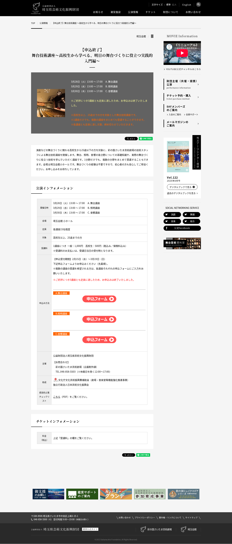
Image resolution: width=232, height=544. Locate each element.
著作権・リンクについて (170, 517)
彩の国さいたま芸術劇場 (159, 529)
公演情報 (133, 12)
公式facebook (182, 228)
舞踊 (192, 214)
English (186, 4)
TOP (33, 23)
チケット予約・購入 (179, 97)
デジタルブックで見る (180, 187)
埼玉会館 (192, 529)
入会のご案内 (175, 114)
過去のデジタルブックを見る (181, 193)
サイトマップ (191, 517)
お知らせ (98, 12)
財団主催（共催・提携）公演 (182, 84)
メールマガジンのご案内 (177, 123)
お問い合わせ (193, 12)
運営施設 (116, 12)
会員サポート (192, 114)
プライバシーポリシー (145, 517)
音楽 (173, 221)
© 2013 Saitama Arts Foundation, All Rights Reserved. (116, 539)
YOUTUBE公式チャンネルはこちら (183, 69)
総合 (192, 221)
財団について (170, 12)
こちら (56, 396)
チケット (151, 12)
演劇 (173, 214)
